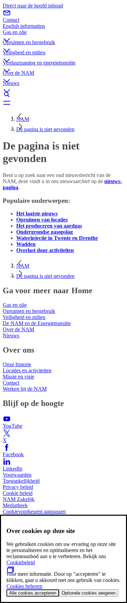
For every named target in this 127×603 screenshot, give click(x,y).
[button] (63, 34)
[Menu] (63, 103)
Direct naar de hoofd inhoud (33, 5)
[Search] (63, 94)
